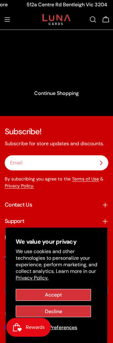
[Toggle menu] (7, 19)
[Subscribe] (101, 162)
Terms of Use (85, 179)
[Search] (93, 19)
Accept (53, 294)
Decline (53, 311)
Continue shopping (56, 93)
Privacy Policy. (32, 277)
